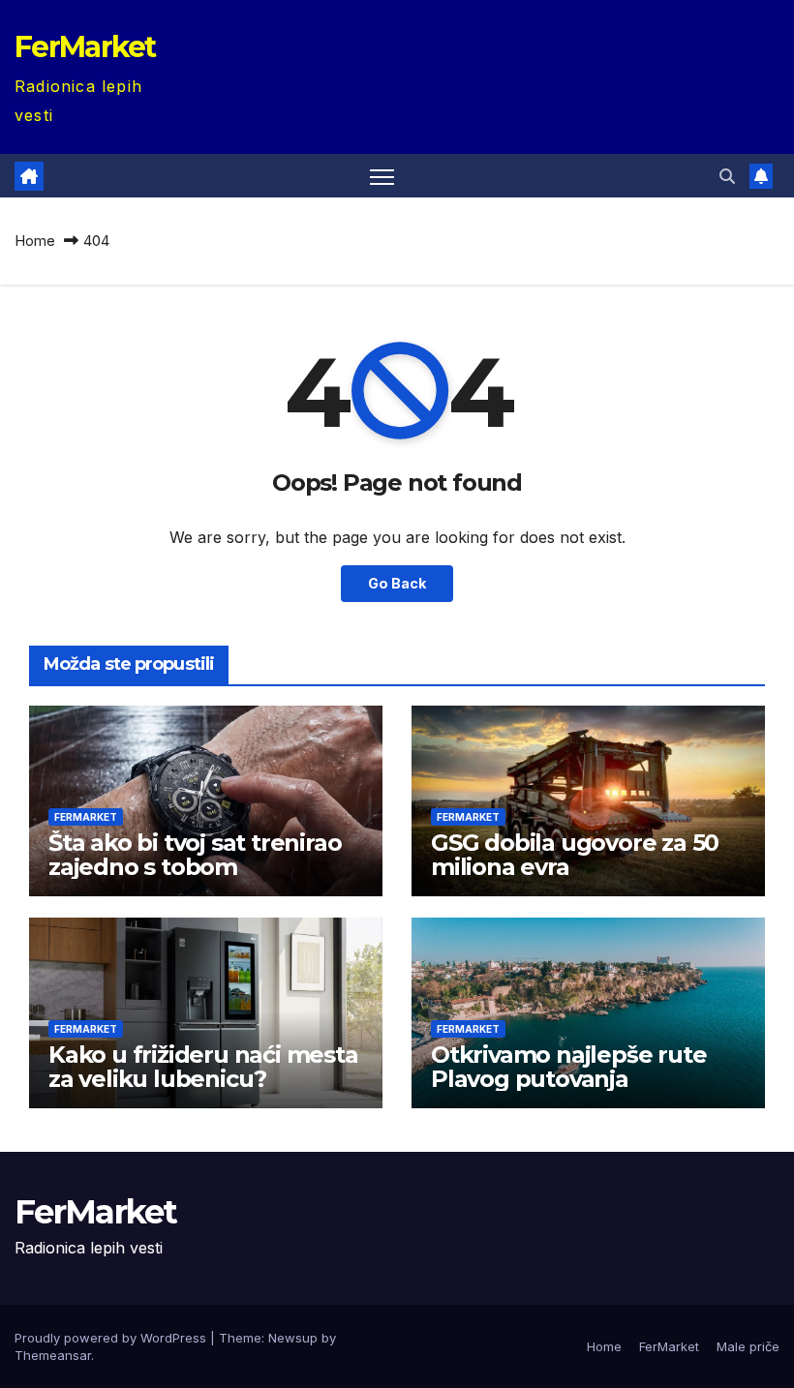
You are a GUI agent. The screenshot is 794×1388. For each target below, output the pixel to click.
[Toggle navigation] (382, 176)
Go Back (397, 583)
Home (35, 240)
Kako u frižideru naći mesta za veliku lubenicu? (203, 1067)
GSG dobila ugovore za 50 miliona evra (574, 855)
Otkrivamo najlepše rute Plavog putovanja (568, 1067)
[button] (727, 176)
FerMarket (85, 47)
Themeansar (53, 1355)
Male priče (748, 1346)
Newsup (293, 1337)
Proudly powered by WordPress (112, 1337)
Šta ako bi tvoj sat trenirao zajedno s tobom (194, 855)
